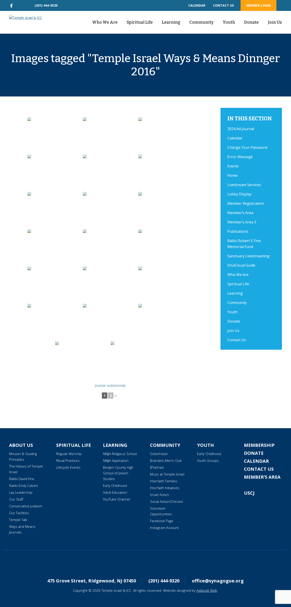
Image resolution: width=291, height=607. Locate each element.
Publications (237, 231)
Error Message (240, 156)
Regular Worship (69, 453)
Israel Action (159, 494)
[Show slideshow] (110, 386)
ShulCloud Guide (241, 265)
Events (233, 166)
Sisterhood (158, 453)
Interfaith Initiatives (164, 488)
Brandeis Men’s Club (166, 460)
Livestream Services (244, 184)
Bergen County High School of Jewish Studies (118, 473)
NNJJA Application (116, 460)
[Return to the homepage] (28, 17)
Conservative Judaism (25, 506)
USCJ (249, 493)
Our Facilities (19, 513)
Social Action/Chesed (166, 501)
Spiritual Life (140, 22)
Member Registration (245, 203)
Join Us (275, 22)
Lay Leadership (21, 492)
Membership (259, 445)
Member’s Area (240, 212)
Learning (171, 22)
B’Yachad (156, 467)
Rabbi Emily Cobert (23, 485)
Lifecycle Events (68, 467)
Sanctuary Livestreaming (248, 255)
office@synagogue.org (218, 581)
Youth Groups (208, 460)
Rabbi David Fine (21, 478)
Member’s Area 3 (241, 222)
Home (232, 175)
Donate (251, 22)
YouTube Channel (116, 499)
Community (201, 22)
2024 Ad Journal (240, 128)
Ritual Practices (68, 460)
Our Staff (16, 499)
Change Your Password (247, 147)
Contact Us (236, 339)
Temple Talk (18, 519)
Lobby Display (239, 194)
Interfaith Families (163, 481)
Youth (229, 22)
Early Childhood (115, 485)
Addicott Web (206, 590)
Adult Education (115, 492)
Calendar (235, 138)
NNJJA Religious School (120, 453)
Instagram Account (164, 527)
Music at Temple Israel (167, 474)
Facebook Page (161, 520)
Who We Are (105, 22)
